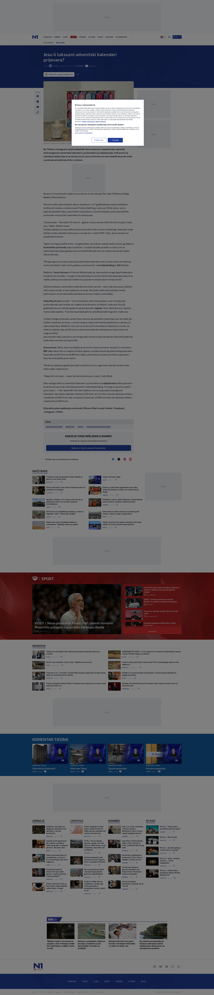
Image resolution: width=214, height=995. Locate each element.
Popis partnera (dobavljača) (83, 133)
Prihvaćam (115, 140)
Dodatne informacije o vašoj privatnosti (94, 121)
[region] (108, 123)
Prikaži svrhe (99, 140)
